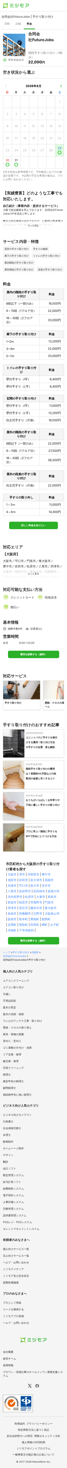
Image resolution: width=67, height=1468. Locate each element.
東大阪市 (51, 908)
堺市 (22, 874)
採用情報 (8, 1365)
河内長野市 (15, 897)
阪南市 (12, 919)
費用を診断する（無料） (33, 654)
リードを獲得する (13, 1309)
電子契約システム (13, 1195)
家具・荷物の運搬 (13, 1034)
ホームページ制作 (13, 1148)
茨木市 (46, 885)
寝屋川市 (54, 891)
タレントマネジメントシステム (21, 1228)
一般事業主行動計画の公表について (33, 1454)
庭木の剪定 (9, 1007)
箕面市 (12, 902)
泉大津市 (36, 880)
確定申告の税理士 (13, 1081)
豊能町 (34, 919)
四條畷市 (25, 913)
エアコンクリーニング (16, 980)
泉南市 (12, 913)
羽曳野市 (36, 902)
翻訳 (5, 1161)
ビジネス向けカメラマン (17, 1114)
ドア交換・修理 (12, 1054)
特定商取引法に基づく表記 (33, 1429)
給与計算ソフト (12, 1181)
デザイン (8, 1155)
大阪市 (12, 874)
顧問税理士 (9, 1087)
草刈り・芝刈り (12, 1040)
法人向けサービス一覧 (16, 1255)
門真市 (49, 902)
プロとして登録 (12, 1302)
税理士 (7, 1074)
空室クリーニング (13, 1067)
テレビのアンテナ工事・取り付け (22, 1020)
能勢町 (46, 919)
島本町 (23, 919)
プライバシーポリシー (39, 1423)
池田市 (12, 880)
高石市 (23, 908)
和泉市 (52, 897)
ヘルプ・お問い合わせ (16, 1262)
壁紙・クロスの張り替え (17, 1027)
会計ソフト (9, 1168)
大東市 (40, 897)
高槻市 (49, 880)
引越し (7, 994)
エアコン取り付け (13, 987)
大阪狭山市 (52, 913)
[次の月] (61, 86)
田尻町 (34, 925)
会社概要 (8, 1351)
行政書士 (8, 1121)
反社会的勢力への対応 (20, 1435)
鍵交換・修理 (11, 1061)
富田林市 (39, 891)
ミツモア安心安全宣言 (16, 1275)
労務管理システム (13, 1208)
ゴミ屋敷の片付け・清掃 (17, 1047)
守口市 (23, 885)
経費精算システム (13, 1188)
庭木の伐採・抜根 (13, 1014)
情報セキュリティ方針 (47, 1435)
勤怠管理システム (13, 1175)
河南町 (12, 930)
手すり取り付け (20, 952)
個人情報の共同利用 (33, 1442)
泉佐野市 (25, 891)
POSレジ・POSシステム (17, 1222)
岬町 (45, 925)
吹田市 (23, 880)
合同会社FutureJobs (14, 955)
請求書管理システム (14, 1215)
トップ (6, 952)
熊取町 (23, 925)
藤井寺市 (36, 908)
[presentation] (7, 24)
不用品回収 (9, 1000)
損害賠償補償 (11, 1282)
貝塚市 (12, 885)
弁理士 (7, 1134)
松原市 (29, 897)
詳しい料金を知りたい (33, 525)
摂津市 (12, 908)
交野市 (37, 913)
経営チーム (9, 1358)
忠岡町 (12, 925)
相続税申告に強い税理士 (17, 1094)
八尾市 (12, 891)
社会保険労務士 (12, 1128)
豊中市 (46, 874)
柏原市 (23, 902)
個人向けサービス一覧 (16, 1248)
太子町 (54, 925)
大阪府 (35, 952)
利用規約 (20, 1423)
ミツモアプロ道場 (13, 1316)
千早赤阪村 (26, 930)
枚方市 (34, 885)
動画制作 (8, 1141)
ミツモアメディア (13, 1269)
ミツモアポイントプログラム (33, 1448)
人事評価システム (13, 1202)
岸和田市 (33, 874)
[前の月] (6, 86)
